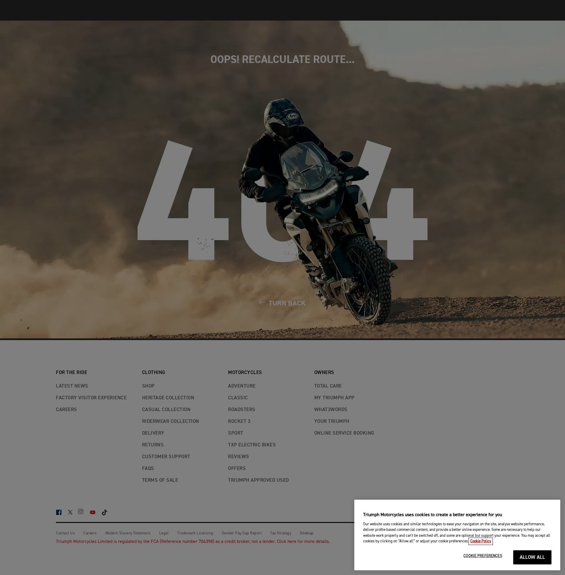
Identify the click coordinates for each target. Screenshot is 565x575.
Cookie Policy (480, 541)
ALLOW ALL (532, 557)
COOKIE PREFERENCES (482, 556)
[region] (457, 535)
